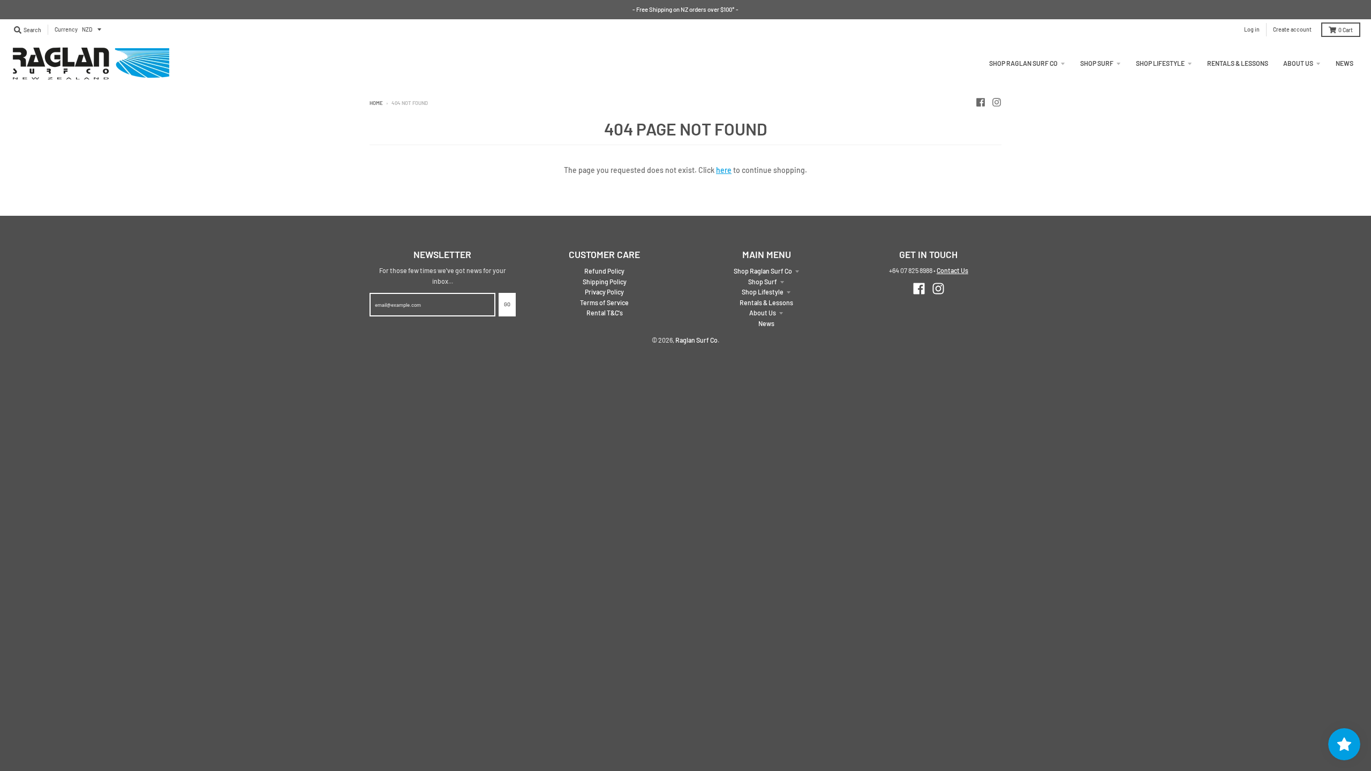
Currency (66, 29)
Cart (1345, 29)
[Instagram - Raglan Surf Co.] (996, 102)
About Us (762, 312)
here (724, 170)
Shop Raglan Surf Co (763, 271)
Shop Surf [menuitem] (1096, 63)
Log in (1252, 29)
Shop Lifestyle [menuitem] (1160, 63)
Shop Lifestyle (763, 292)
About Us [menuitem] (1298, 63)
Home (376, 103)
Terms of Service (604, 302)
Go (507, 304)
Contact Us (952, 270)
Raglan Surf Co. (697, 340)
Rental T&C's (604, 312)
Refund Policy (604, 271)
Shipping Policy (605, 281)
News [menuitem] (1344, 63)
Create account (1292, 29)
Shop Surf (762, 281)
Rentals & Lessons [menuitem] (1237, 63)
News (766, 323)
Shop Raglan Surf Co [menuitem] (1023, 63)
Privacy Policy (604, 292)
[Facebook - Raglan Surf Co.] (980, 102)
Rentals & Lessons (766, 302)
